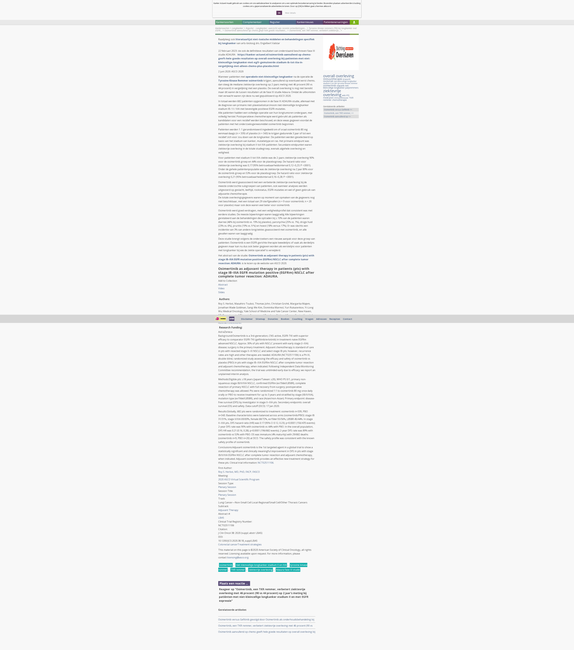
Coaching (297, 318)
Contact (347, 318)
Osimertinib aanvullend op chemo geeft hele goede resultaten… (256, 30)
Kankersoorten (222, 28)
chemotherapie (339, 100)
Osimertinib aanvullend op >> (337, 116)
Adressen (321, 318)
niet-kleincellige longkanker (336, 86)
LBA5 (221, 517)
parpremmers (351, 87)
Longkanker (237, 28)
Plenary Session (227, 487)
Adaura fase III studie (288, 569)
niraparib (347, 79)
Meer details (290, 13)
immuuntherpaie (341, 98)
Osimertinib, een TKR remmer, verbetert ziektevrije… (314, 30)
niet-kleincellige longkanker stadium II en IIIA (261, 565)
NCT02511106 (266, 462)
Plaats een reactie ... (233, 583)
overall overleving (338, 75)
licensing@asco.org (238, 557)
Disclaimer (247, 318)
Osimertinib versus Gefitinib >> (338, 109)
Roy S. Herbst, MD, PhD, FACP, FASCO (239, 471)
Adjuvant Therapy (228, 510)
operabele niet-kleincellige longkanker (269, 76)
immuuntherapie (332, 79)
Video (221, 288)
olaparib (340, 85)
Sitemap (260, 318)
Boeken (285, 318)
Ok (279, 13)
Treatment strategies (250, 544)
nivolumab (328, 81)
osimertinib (225, 565)
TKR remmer (238, 569)
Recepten (334, 318)
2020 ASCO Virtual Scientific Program (238, 479)
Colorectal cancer (228, 544)
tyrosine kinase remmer (348, 83)
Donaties (273, 318)
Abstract (223, 284)
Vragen (309, 318)
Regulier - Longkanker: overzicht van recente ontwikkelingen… (276, 28)
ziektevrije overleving (261, 569)
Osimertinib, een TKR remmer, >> (339, 113)
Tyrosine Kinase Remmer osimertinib (240, 80)
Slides (221, 292)
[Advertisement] (341, 167)
